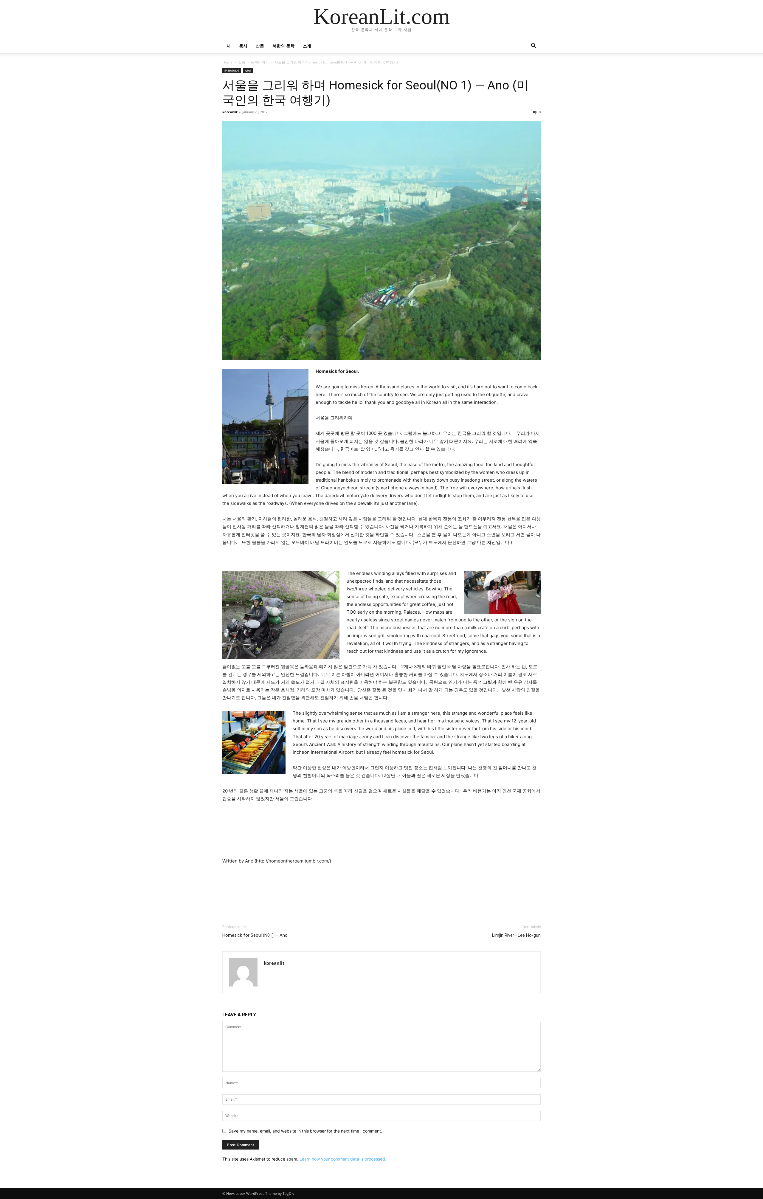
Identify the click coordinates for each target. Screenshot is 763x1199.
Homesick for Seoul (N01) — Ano (255, 935)
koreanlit (230, 112)
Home (227, 62)
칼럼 (241, 62)
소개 (307, 46)
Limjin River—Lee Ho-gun (516, 935)
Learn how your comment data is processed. (343, 1158)
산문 (260, 46)
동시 (243, 46)
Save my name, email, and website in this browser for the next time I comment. (305, 1130)
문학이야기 (260, 62)
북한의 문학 (283, 46)
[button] (533, 46)
